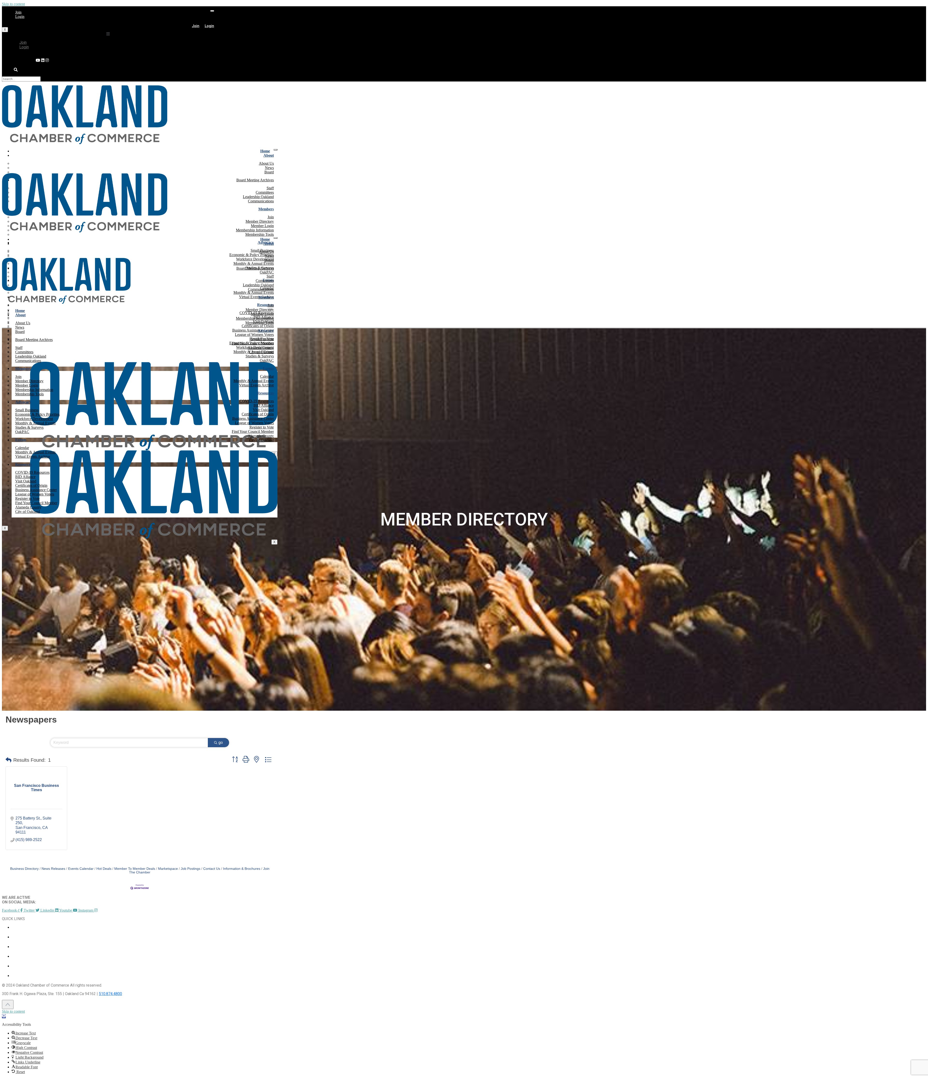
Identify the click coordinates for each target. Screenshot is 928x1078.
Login (19, 17)
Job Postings (190, 869)
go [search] (220, 742)
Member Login (25, 956)
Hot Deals (103, 869)
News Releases (53, 869)
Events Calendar (81, 869)
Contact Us (211, 869)
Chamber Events (27, 927)
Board (269, 172)
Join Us (18, 966)
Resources (265, 393)
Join (18, 12)
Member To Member (30, 937)
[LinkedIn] (38, 60)
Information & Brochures (241, 869)
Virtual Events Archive (256, 385)
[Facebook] (47, 60)
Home (265, 151)
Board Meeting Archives (255, 180)
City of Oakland (261, 440)
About (268, 155)
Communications (261, 201)
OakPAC (267, 360)
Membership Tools (259, 234)
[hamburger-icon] (212, 11)
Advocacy (266, 331)
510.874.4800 (110, 993)
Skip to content (13, 4)
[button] (8, 760)
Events (268, 368)
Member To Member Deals (134, 869)
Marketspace (168, 869)
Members (266, 209)
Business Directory (24, 869)
